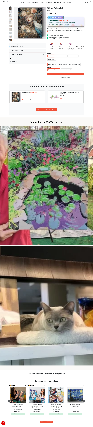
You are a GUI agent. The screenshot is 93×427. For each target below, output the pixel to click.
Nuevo (42, 2)
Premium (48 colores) (66, 70)
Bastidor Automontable (61, 56)
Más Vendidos (49, 2)
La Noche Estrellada (75, 404)
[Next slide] (10, 40)
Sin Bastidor (51, 56)
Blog (64, 2)
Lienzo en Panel (51, 59)
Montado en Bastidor (73, 56)
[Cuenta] (85, 2)
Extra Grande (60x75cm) (74, 64)
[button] (82, 2)
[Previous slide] (9, 377)
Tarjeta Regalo (57, 2)
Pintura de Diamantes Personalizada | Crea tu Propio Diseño (56, 406)
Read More (50, 32)
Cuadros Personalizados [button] (32, 2)
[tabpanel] (46, 403)
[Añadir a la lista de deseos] (25, 385)
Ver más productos (47, 422)
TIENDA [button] (22, 2)
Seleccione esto (27, 100)
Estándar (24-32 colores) (53, 70)
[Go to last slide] (10, 7)
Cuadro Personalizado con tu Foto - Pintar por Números (17, 406)
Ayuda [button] (68, 2)
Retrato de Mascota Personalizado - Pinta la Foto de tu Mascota (37, 406)
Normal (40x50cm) (52, 64)
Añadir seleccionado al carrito (46, 109)
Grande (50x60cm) (63, 64)
